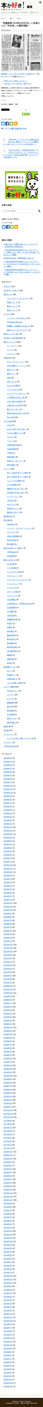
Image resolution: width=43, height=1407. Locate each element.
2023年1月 (8, 900)
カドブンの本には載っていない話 (20, 738)
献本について (12, 310)
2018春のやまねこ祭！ (16, 493)
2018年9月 (8, 1079)
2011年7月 (8, 1359)
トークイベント (13, 497)
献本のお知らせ (10, 560)
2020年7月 (8, 1003)
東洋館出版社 (12, 647)
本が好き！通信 (19, 1403)
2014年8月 (8, 1248)
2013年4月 (8, 1304)
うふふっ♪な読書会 (14, 481)
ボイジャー (11, 532)
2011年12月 (8, 1342)
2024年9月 (8, 838)
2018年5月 (8, 1093)
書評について (12, 306)
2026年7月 (8, 762)
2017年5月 (8, 1134)
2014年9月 (8, 1245)
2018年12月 (8, 1069)
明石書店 (10, 631)
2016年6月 (8, 1172)
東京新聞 (10, 711)
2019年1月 (8, 1065)
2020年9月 (8, 996)
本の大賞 (10, 417)
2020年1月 (8, 1024)
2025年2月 (8, 820)
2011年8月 (8, 1355)
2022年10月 (8, 910)
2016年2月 (8, 1186)
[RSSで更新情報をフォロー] (15, 124)
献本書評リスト (10, 667)
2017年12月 (8, 1110)
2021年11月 (8, 948)
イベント (7, 469)
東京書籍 (10, 544)
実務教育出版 (12, 619)
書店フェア (11, 370)
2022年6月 (8, 924)
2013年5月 (8, 1300)
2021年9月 (8, 955)
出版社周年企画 (13, 445)
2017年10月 (8, 1117)
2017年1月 (8, 1148)
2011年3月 (8, 1373)
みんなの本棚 (12, 386)
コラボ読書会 (12, 485)
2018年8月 (8, 1083)
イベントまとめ (13, 390)
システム (7, 314)
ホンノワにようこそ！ (16, 362)
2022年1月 (8, 941)
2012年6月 (8, 1331)
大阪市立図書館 (13, 536)
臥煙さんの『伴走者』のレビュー (15, 81)
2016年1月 (8, 1190)
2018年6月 (8, 1090)
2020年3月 (8, 1017)
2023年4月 (8, 889)
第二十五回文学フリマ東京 (17, 473)
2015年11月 (8, 1197)
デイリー (10, 350)
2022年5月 (8, 927)
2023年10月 (8, 872)
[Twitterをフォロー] (3, 124)
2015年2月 (8, 1228)
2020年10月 (8, 993)
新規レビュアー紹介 (11, 334)
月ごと (9, 671)
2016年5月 (8, 1176)
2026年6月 (8, 765)
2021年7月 (8, 962)
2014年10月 (8, 1241)
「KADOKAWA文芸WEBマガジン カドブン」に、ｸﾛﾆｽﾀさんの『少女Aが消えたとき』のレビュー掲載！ (22, 264)
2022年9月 (8, 913)
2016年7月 (8, 1169)
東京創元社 (11, 639)
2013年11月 (8, 1279)
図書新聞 (18, 129)
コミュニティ (9, 734)
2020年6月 (8, 1007)
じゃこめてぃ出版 (14, 572)
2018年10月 (8, 1076)
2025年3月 (8, 817)
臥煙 (28, 74)
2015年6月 (8, 1214)
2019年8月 (8, 1041)
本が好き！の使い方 (11, 290)
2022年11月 (8, 907)
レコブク (10, 699)
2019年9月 (8, 1038)
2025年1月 (8, 824)
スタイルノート (13, 576)
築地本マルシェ (13, 508)
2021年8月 (8, 958)
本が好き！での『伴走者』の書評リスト (18, 84)
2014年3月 (8, 1266)
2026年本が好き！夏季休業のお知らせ (19, 258)
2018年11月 (8, 1072)
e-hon (9, 425)
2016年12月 (8, 1152)
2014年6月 (8, 1255)
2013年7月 (8, 1293)
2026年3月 (8, 775)
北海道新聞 (11, 449)
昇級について (12, 302)
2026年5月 (8, 768)
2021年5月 (8, 969)
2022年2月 (8, 938)
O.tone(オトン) (13, 691)
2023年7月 (8, 879)
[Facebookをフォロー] (7, 124)
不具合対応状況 (13, 322)
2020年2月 (8, 1020)
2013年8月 (8, 1290)
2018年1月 (8, 1107)
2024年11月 (8, 831)
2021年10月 (8, 951)
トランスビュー (13, 584)
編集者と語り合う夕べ (16, 489)
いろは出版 (11, 568)
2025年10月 (8, 793)
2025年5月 (8, 810)
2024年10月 (8, 834)
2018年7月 (8, 1086)
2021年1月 (8, 983)
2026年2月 (8, 779)
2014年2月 (8, 1269)
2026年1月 (8, 782)
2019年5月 (8, 1052)
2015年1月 (8, 1231)
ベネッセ (10, 441)
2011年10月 (8, 1348)
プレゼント (8, 742)
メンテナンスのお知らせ (16, 318)
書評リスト (11, 374)
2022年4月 (8, 931)
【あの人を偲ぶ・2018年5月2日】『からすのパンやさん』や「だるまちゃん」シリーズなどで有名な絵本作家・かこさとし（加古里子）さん (21, 153)
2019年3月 (8, 1058)
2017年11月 (8, 1114)
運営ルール (8, 294)
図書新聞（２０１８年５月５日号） (13, 74)
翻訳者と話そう (13, 512)
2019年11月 (8, 1031)
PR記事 (7, 520)
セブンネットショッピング (17, 580)
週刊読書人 (11, 465)
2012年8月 (8, 1324)
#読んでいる (12, 382)
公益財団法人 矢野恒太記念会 (19, 604)
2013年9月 (8, 1286)
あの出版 (10, 564)
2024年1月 (8, 862)
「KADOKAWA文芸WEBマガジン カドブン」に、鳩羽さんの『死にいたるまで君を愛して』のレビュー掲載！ (22, 252)
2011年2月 (8, 1376)
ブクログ (10, 437)
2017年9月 (8, 1121)
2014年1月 (8, 1272)
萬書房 (9, 655)
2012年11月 (8, 1317)
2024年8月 (8, 841)
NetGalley (11, 524)
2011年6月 (8, 1362)
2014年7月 (8, 1252)
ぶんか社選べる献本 (15, 683)
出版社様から (12, 679)
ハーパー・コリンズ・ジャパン (19, 528)
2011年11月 (8, 1345)
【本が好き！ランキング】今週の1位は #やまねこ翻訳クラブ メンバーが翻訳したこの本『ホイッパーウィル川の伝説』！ (21, 142)
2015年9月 (8, 1203)
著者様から (11, 675)
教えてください (13, 409)
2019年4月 (8, 1055)
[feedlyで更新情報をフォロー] (11, 124)
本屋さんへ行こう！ (15, 461)
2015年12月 (8, 1193)
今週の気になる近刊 (15, 405)
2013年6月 (8, 1297)
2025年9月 (8, 796)
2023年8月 (8, 875)
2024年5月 (8, 848)
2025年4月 (8, 813)
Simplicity (28, 1401)
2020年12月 (8, 986)
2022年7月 (8, 920)
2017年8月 (8, 1124)
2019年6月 (8, 1048)
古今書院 (10, 611)
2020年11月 (8, 989)
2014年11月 (8, 1238)
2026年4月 (8, 772)
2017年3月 (8, 1141)
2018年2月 (8, 1103)
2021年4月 (8, 972)
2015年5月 (8, 1217)
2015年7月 (8, 1210)
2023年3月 (8, 893)
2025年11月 (8, 789)
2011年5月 (8, 1366)
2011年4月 (8, 1369)
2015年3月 (8, 1224)
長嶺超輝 (10, 556)
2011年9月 (8, 1352)
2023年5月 (8, 886)
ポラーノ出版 (12, 592)
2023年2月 (8, 896)
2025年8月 (8, 800)
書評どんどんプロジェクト (17, 330)
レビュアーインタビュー (16, 393)
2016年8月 (8, 1165)
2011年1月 (8, 1379)
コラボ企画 (8, 421)
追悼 (9, 378)
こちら (8, 96)
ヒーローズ (11, 588)
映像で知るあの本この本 (16, 413)
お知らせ (7, 286)
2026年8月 (8, 758)
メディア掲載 (8, 129)
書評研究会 (8, 516)
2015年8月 (8, 1207)
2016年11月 (8, 1155)
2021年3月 (8, 976)
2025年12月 (8, 786)
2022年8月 (8, 917)
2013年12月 (8, 1276)
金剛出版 (10, 659)
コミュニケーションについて (18, 298)
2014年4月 (8, 1262)
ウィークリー (12, 346)
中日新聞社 (11, 600)
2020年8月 (8, 1000)
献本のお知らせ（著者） (13, 548)
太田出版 (10, 615)
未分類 (6, 730)
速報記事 (7, 726)
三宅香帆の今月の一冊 (16, 397)
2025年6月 (8, 806)
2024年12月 (8, 827)
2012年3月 (8, 1338)
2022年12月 (8, 903)
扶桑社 (9, 627)
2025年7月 (8, 803)
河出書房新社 (12, 651)
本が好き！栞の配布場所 (13, 338)
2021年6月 (8, 965)
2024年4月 (8, 851)
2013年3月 (8, 1307)
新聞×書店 (11, 457)
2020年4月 (8, 1014)
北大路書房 (11, 607)
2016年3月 (8, 1183)
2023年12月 (8, 865)
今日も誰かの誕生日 (15, 401)
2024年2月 (8, 858)
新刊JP (10, 707)
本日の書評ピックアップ (16, 366)
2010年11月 (8, 1386)
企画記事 (7, 358)
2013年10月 (8, 1283)
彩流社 (9, 623)
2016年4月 (8, 1179)
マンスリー (11, 354)
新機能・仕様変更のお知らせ (18, 326)
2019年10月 (8, 1034)
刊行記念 (10, 500)
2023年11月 (8, 869)
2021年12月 (8, 945)
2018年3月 (8, 1100)
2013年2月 (8, 1310)
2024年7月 (8, 844)
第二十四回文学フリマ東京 (17, 477)
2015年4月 (8, 1221)
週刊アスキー (12, 718)
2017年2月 (8, 1145)
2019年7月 (8, 1045)
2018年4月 (8, 1096)
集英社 (9, 663)
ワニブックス (12, 596)
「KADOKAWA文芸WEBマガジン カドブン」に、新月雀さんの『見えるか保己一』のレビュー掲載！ (22, 272)
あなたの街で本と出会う (16, 429)
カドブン (10, 695)
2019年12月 (8, 1027)
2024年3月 (8, 855)
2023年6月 (8, 882)
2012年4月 (8, 1335)
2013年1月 (8, 1314)
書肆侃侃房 (11, 635)
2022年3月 (8, 934)
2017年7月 (8, 1127)
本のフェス (11, 504)
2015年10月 (8, 1200)
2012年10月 (8, 1321)
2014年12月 (8, 1235)
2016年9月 (8, 1162)
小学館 (9, 453)
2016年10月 (8, 1159)
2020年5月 (8, 1010)
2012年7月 (8, 1328)
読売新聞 (10, 714)
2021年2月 (8, 979)
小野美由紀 (11, 552)
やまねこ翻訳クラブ (15, 433)
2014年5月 (8, 1259)
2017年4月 (8, 1138)
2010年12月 (8, 1383)
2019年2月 (8, 1062)
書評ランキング (10, 342)
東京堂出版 (11, 540)
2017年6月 (8, 1131)
